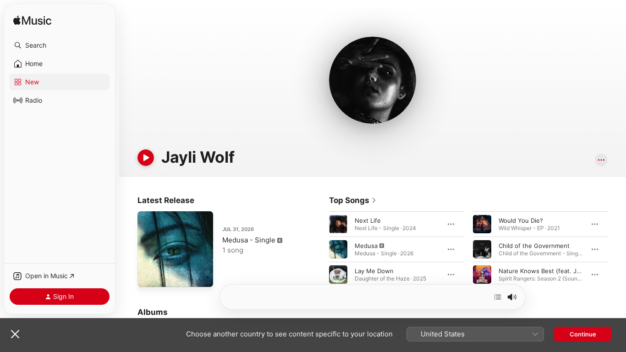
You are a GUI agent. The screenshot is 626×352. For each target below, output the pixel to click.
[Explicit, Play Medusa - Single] (149, 275)
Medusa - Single (248, 240)
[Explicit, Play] (338, 249)
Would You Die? (521, 220)
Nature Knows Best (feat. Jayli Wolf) (550, 271)
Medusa (366, 245)
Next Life (368, 220)
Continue (583, 334)
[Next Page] (616, 249)
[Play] (145, 157)
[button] (59, 45)
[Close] (15, 334)
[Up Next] (497, 297)
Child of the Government (534, 245)
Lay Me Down (374, 271)
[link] (353, 200)
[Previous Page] (319, 249)
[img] (32, 21)
